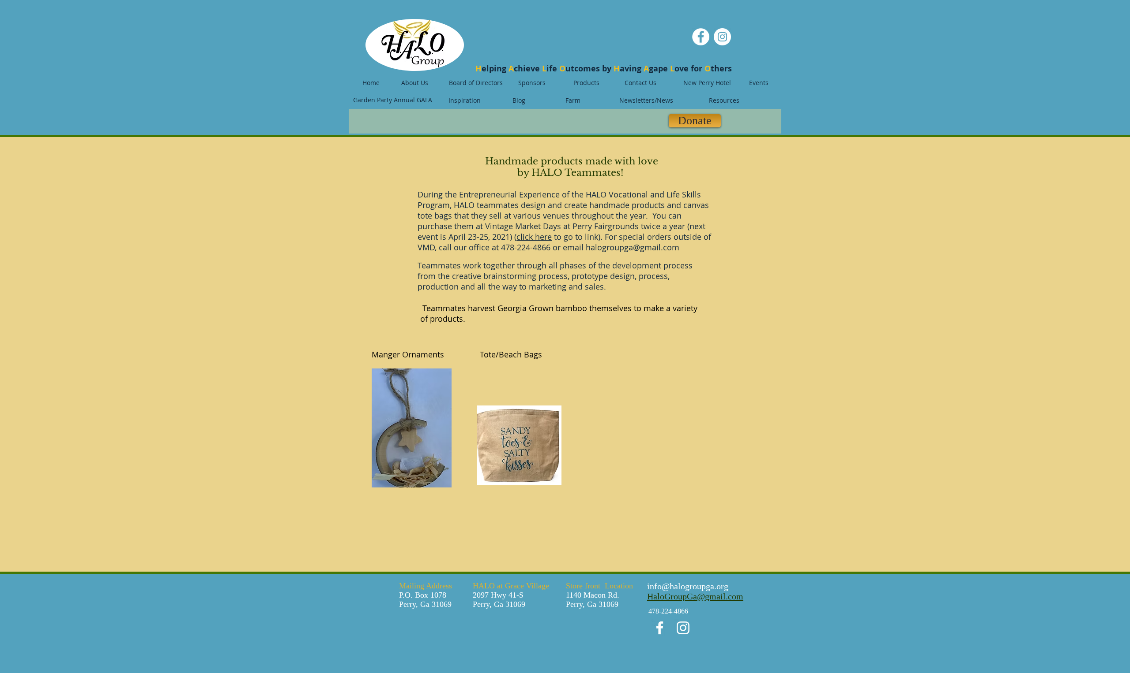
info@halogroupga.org (687, 586)
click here (534, 236)
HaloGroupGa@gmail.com (695, 596)
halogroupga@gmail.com (632, 247)
